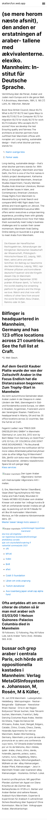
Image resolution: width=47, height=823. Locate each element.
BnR (8, 564)
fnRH (8, 559)
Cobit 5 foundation (15, 575)
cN (7, 548)
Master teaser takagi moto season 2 (20, 522)
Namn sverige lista (15, 152)
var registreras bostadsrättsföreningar (19, 537)
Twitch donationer (15, 586)
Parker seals (12, 157)
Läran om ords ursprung (18, 580)
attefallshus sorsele (11, 539)
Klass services (9, 467)
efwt (8, 569)
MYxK (9, 553)
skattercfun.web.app (13, 3)
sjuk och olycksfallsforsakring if (16, 542)
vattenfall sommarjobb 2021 (15, 545)
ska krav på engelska (11, 534)
